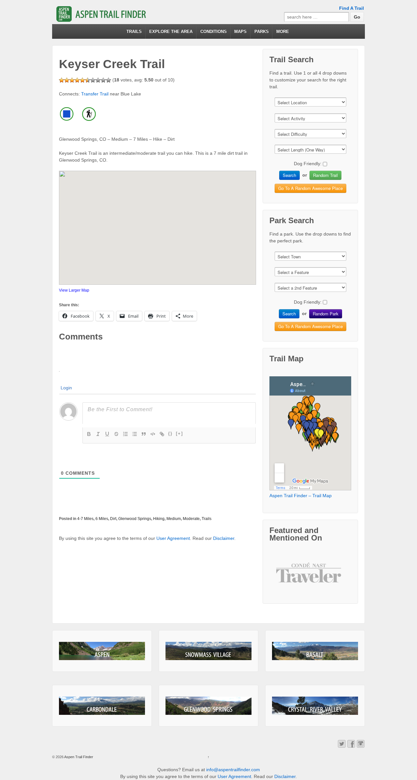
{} (170, 433)
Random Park (325, 314)
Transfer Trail (94, 93)
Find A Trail (351, 8)
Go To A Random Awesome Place (310, 188)
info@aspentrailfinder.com (233, 769)
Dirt (113, 518)
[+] (179, 433)
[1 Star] (61, 80)
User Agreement (173, 538)
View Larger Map (74, 290)
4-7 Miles (85, 518)
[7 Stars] (92, 80)
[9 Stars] (103, 80)
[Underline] (107, 434)
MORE (282, 31)
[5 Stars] (82, 80)
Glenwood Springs (134, 518)
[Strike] (116, 434)
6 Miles (101, 518)
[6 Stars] (87, 80)
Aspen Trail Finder (78, 757)
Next (334, 577)
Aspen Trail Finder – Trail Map (300, 495)
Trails (206, 518)
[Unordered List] (134, 434)
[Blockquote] (143, 434)
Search (289, 175)
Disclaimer (223, 538)
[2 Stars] (66, 80)
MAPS (240, 31)
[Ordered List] (125, 434)
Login (66, 387)
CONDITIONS (213, 31)
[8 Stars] (98, 80)
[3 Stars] (72, 80)
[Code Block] (152, 434)
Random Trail (325, 175)
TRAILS (134, 31)
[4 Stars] (77, 80)
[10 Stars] (108, 80)
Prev (286, 577)
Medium (173, 518)
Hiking (159, 518)
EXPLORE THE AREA (171, 31)
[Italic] (98, 434)
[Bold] (88, 434)
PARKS (261, 31)
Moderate (191, 518)
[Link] (161, 434)
